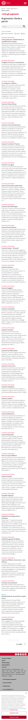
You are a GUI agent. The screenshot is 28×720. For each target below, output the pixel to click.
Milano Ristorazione (19, 674)
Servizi (3, 660)
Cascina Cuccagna (7, 164)
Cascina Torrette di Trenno (10, 144)
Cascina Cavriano (7, 329)
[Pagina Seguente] (18, 640)
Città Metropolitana (16, 669)
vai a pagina (19, 644)
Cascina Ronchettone (8, 227)
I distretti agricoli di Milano (10, 539)
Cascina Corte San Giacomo (10, 125)
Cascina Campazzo (7, 386)
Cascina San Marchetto (9, 350)
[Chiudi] (26, 693)
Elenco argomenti (12, 8)
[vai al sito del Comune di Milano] (5, 3)
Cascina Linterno (7, 267)
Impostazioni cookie (14, 713)
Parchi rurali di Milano (9, 455)
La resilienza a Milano (9, 83)
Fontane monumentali (9, 582)
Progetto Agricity (7, 495)
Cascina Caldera (6, 398)
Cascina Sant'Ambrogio (9, 206)
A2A (19, 671)
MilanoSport (4, 676)
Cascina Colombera (8, 309)
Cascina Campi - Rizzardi (10, 248)
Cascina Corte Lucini (8, 366)
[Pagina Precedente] (10, 640)
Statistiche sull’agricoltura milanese (10, 517)
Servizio (18, 33)
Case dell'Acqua (6, 619)
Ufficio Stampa (5, 662)
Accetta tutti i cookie (14, 717)
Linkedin (25, 654)
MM (22, 671)
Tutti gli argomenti (11, 14)
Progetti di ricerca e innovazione (12, 62)
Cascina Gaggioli (7, 288)
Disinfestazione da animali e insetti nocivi (13, 597)
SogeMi (10, 676)
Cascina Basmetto (7, 434)
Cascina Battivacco (8, 413)
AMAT (15, 671)
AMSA (11, 671)
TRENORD (18, 672)
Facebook (16, 654)
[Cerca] (24, 26)
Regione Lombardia (6, 669)
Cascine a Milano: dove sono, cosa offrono (13, 561)
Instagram (23, 654)
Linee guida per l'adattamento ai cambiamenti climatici (12, 40)
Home (3, 8)
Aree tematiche (6, 665)
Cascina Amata (6, 476)
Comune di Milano (6, 658)
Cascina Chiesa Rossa (8, 104)
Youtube (21, 654)
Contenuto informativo (8, 33)
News (24, 33)
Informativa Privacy (14, 710)
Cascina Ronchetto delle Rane (11, 185)
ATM (7, 671)
